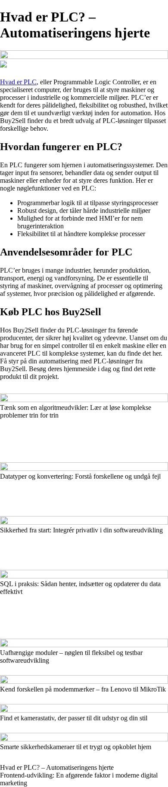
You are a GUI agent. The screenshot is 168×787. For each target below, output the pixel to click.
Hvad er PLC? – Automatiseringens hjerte (57, 767)
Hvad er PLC (18, 82)
